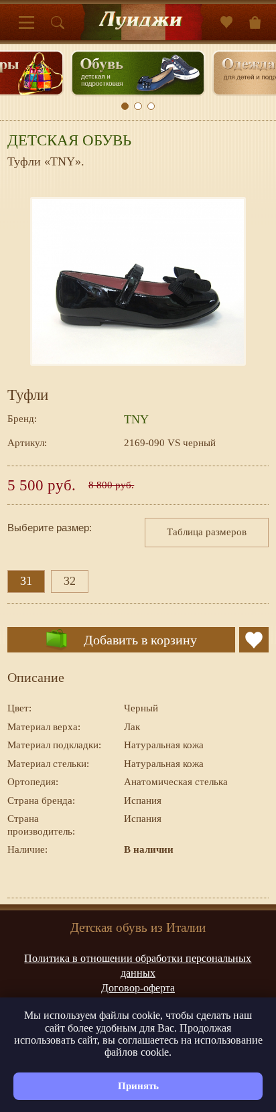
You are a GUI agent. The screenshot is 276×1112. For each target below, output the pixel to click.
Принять (138, 1086)
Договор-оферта (138, 987)
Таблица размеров (207, 531)
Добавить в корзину (140, 639)
